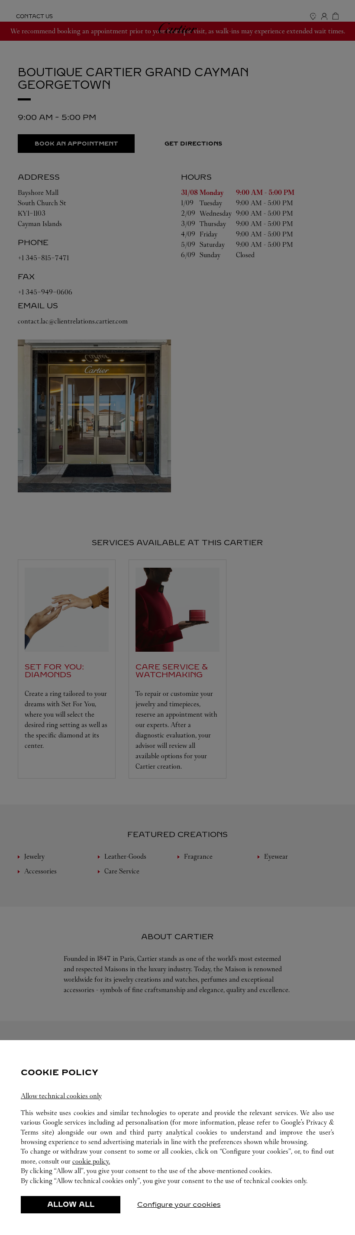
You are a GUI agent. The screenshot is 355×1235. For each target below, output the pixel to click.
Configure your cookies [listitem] (179, 1204)
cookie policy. (91, 1161)
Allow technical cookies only (61, 1096)
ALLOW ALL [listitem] (70, 1204)
